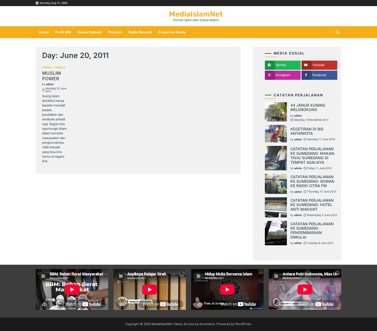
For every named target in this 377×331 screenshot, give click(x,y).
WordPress (243, 324)
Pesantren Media (172, 32)
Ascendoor (207, 324)
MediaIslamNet (196, 14)
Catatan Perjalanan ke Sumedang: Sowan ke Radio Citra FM (312, 181)
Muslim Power (51, 75)
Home (44, 32)
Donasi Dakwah (89, 32)
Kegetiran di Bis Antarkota (306, 131)
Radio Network (140, 32)
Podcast (115, 32)
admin (49, 84)
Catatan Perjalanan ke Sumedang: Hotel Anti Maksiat (312, 205)
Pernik (46, 67)
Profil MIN (63, 32)
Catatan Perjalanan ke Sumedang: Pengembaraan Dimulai (312, 230)
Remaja (60, 67)
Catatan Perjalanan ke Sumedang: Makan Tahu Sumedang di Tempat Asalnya (312, 155)
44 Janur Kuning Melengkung (307, 107)
